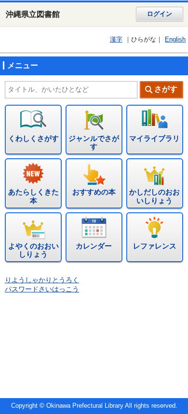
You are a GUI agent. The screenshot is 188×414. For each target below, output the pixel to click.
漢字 (116, 39)
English (175, 39)
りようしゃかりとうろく (42, 280)
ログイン (159, 14)
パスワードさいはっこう (42, 289)
